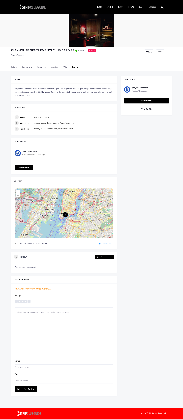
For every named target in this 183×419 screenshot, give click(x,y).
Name (17, 361)
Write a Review (106, 257)
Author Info (41, 67)
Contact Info (26, 67)
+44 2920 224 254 (41, 117)
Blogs (120, 7)
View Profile (23, 168)
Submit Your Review (25, 389)
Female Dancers (17, 55)
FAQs (65, 67)
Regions (131, 7)
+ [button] (18, 192)
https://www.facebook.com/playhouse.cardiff (53, 129)
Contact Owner (146, 101)
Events (110, 7)
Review (75, 67)
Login (141, 7)
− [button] (18, 195)
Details (14, 67)
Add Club (152, 7)
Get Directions (107, 243)
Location (55, 67)
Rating (18, 296)
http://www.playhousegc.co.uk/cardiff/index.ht (54, 123)
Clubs (99, 7)
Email (17, 374)
